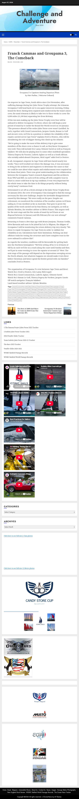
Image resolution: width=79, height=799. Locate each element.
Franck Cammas (61, 289)
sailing (19, 298)
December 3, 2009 (18, 62)
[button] (3, 35)
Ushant (10, 300)
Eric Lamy (47, 289)
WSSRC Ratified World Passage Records (18, 357)
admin (10, 62)
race (53, 295)
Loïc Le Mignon (37, 295)
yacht (19, 300)
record (63, 295)
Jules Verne (52, 292)
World (15, 300)
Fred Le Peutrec (12, 292)
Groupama (26, 292)
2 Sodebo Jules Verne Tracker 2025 (16, 332)
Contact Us (42, 790)
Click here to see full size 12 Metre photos (19, 568)
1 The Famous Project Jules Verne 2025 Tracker (21, 327)
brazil (43, 287)
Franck (53, 289)
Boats (9, 790)
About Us (35, 790)
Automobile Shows (25, 790)
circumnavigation (20, 289)
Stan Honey (36, 298)
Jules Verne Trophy (62, 292)
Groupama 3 (34, 292)
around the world (22, 287)
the (51, 298)
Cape (62, 287)
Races (49, 790)
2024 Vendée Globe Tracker (14, 336)
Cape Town (11, 289)
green (19, 292)
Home (4, 790)
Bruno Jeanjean (55, 287)
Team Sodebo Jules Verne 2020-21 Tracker (19, 340)
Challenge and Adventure (39, 17)
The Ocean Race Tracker (62, 792)
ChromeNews (47, 797)
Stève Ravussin (44, 298)
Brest (48, 287)
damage (34, 289)
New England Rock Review (16, 792)
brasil (39, 287)
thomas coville (57, 298)
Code (28, 289)
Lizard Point (28, 295)
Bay (30, 287)
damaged (40, 289)
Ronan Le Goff (12, 298)
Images (54, 790)
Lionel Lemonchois (13, 295)
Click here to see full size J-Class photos (18, 536)
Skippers (15, 790)
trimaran (67, 298)
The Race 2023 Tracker (12, 344)
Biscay (34, 287)
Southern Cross (27, 298)
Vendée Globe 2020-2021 (13, 349)
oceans (49, 295)
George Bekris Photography (66, 790)
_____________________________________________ (21, 611)
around (15, 287)
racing (58, 295)
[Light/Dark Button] (72, 35)
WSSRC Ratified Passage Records (16, 353)
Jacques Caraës (43, 292)
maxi (44, 295)
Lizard (21, 295)
